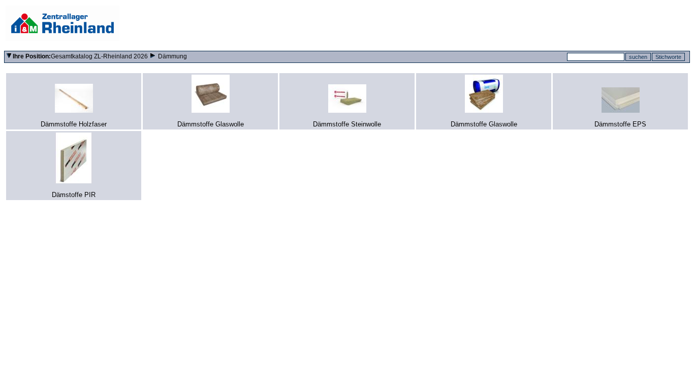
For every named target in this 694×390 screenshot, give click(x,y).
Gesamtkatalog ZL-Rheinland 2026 (99, 56)
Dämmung (172, 56)
